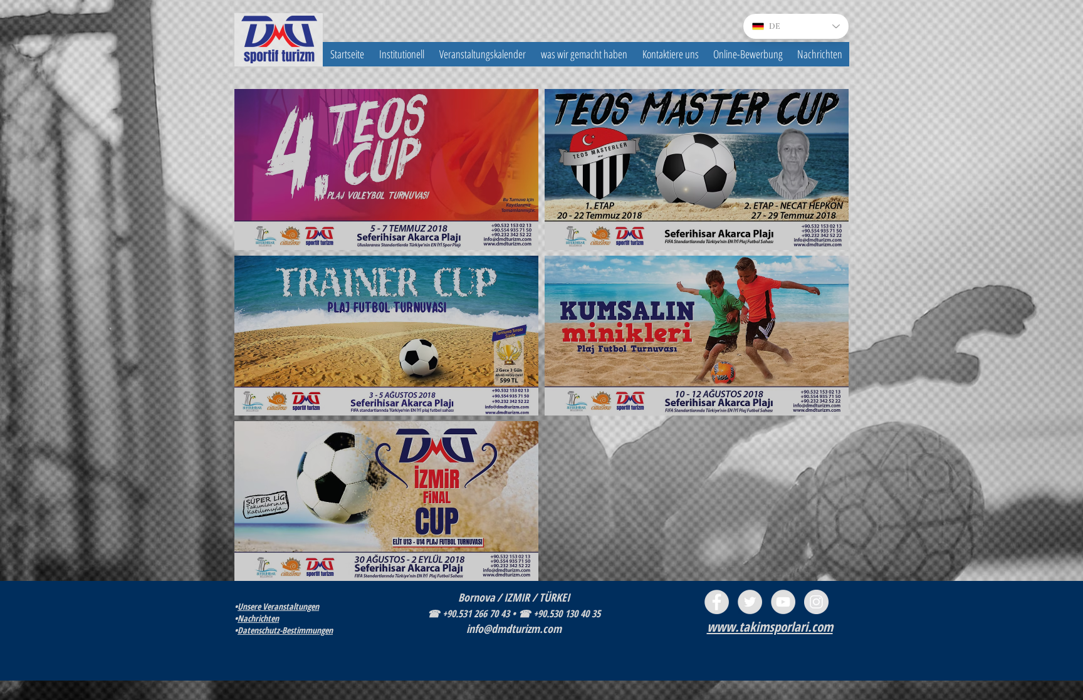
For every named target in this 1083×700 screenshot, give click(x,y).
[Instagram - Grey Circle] (816, 602)
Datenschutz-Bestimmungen (285, 630)
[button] (402, 54)
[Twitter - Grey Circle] (750, 602)
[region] (386, 169)
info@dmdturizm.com (514, 628)
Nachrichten (258, 618)
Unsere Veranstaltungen (278, 606)
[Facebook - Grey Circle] (716, 602)
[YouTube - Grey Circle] (783, 602)
